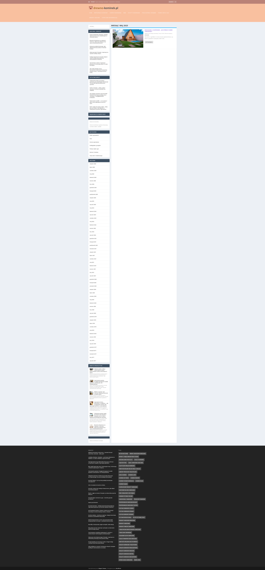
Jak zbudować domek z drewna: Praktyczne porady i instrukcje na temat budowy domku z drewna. (101, 511)
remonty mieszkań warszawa (127, 520)
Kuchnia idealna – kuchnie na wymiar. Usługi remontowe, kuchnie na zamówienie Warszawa (102, 516)
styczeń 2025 (93, 204)
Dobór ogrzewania (115, 13)
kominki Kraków (135, 478)
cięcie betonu (122, 462)
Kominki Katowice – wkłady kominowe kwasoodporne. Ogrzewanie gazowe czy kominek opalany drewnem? (101, 506)
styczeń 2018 (93, 343)
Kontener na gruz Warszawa (127, 490)
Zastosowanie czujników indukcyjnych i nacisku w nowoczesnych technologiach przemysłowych (100, 533)
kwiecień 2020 (93, 303)
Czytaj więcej (148, 42)
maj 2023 (92, 221)
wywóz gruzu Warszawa (125, 560)
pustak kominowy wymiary (126, 514)
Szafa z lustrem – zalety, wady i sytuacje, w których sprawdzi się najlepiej (97, 89)
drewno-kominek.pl (154, 33)
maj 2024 (92, 208)
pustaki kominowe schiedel (126, 508)
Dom (90, 13)
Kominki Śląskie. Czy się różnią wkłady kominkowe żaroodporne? (100, 481)
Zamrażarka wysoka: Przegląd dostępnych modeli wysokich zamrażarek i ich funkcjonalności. (99, 382)
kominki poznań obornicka (126, 481)
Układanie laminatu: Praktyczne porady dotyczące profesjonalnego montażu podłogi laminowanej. (100, 476)
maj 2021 (92, 262)
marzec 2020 (93, 306)
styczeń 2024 (93, 214)
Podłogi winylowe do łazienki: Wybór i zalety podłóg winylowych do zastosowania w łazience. (99, 58)
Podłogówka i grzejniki (149, 13)
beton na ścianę (123, 453)
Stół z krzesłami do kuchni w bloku (96, 485)
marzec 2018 (93, 337)
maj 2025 (92, 201)
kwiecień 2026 (93, 177)
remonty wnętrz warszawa (126, 526)
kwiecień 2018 (93, 333)
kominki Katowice (124, 478)
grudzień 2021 (93, 238)
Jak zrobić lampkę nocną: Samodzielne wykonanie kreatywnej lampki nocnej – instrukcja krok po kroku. (98, 70)
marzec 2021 (93, 269)
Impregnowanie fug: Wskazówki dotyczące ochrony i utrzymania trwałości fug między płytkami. (101, 462)
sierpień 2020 (93, 289)
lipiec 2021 (92, 255)
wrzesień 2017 (93, 354)
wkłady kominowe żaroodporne (127, 557)
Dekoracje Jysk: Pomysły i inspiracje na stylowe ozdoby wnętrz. (99, 53)
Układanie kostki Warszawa (126, 535)
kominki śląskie (123, 484)
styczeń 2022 (93, 235)
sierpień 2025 (93, 197)
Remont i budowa (94, 17)
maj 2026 (92, 174)
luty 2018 (92, 340)
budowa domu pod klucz (125, 459)
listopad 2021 (93, 242)
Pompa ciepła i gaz (163, 13)
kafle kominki (122, 475)
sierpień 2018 (93, 320)
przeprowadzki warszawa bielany (128, 502)
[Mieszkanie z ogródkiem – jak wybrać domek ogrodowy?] (128, 38)
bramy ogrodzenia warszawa (138, 453)
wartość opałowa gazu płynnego (128, 541)
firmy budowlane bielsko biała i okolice (129, 468)
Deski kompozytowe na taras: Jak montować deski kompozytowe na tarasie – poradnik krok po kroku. (100, 520)
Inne (124, 13)
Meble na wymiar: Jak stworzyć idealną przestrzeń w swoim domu (101, 393)
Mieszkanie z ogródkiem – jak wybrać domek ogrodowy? (108, 1)
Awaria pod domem (93, 502)
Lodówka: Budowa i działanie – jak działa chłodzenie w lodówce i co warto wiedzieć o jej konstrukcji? (101, 458)
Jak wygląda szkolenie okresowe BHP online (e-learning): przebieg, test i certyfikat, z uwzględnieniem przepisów (98, 95)
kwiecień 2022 (93, 225)
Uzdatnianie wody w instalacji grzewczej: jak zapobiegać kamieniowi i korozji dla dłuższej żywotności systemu (99, 82)
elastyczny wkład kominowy (127, 465)
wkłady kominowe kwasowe (126, 550)
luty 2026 (92, 184)
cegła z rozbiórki (139, 459)
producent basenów (139, 499)
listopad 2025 (93, 191)
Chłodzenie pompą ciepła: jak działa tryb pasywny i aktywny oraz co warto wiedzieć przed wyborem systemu (98, 415)
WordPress (118, 568)
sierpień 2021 (93, 252)
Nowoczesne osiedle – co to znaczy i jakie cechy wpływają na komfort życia (98, 102)
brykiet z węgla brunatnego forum (128, 456)
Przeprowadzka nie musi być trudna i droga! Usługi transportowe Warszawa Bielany (100, 542)
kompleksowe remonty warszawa (128, 487)
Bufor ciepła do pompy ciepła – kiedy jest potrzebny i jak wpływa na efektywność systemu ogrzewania (99, 108)
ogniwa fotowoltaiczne (125, 496)
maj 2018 (92, 330)
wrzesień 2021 (93, 248)
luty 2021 (92, 272)
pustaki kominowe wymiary (126, 511)
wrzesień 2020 (93, 286)
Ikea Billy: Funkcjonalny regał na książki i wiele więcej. (101, 524)
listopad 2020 (93, 282)
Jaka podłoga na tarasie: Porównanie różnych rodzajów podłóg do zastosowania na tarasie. (101, 547)
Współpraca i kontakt (101, 13)
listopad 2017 (93, 350)
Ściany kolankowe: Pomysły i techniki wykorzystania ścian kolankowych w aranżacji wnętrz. (99, 36)
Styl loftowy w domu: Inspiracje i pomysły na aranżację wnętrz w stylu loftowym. (99, 64)
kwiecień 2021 (93, 265)
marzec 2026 (93, 180)
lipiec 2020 (92, 292)
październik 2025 (94, 194)
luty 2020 (92, 309)
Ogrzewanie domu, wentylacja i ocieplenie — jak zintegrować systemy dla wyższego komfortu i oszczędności (99, 404)
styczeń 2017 (93, 360)
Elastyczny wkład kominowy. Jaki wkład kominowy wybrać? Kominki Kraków (98, 47)
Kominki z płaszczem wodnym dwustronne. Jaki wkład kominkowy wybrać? (101, 489)
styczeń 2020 (93, 313)
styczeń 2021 (93, 275)
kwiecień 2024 (93, 211)
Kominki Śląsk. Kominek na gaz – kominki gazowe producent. (100, 498)
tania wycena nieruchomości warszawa (130, 529)
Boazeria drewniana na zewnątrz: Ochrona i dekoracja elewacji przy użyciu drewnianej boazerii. (98, 42)
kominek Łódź (132, 475)
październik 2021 (94, 245)
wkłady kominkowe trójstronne (128, 544)
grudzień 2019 (93, 316)
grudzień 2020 (93, 279)
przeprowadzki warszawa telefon (128, 505)
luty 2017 (92, 357)
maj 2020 (92, 299)
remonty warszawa (124, 523)
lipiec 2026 (92, 167)
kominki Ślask (139, 481)
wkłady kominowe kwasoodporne (128, 547)
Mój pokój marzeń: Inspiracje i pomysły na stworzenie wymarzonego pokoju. (101, 528)
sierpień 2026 (93, 163)
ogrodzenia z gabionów (125, 499)
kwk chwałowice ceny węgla (126, 493)
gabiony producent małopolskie (128, 471)
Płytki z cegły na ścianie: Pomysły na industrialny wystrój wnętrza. (102, 493)
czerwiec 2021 (93, 258)
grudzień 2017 (93, 347)
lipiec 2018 (92, 323)
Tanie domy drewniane (125, 532)
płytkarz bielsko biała (125, 517)
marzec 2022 (93, 228)
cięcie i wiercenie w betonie (135, 462)
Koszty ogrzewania (134, 13)
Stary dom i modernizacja (109, 17)
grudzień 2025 (93, 187)
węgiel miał (137, 560)
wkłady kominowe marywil (126, 553)
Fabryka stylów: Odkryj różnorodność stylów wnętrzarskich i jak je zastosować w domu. (98, 370)
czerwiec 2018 (93, 326)
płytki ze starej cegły (139, 517)
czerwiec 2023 (93, 218)
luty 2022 (92, 231)
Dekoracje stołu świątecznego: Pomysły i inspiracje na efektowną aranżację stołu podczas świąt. (101, 538)
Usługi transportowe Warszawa (128, 538)
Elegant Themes (102, 568)
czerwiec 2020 (93, 296)
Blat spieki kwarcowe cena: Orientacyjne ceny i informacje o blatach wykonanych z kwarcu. (102, 467)
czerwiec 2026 (93, 170)
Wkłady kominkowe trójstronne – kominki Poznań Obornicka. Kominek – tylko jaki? (100, 453)
